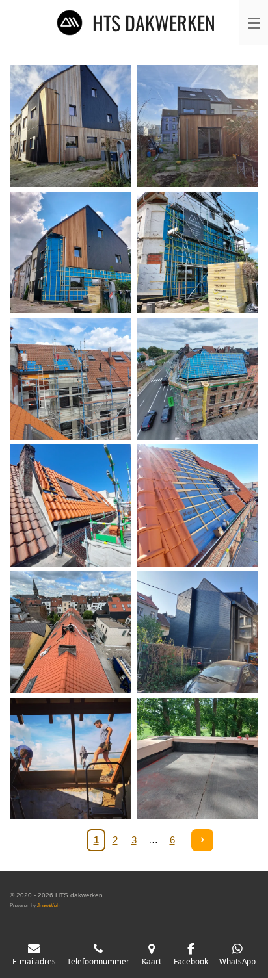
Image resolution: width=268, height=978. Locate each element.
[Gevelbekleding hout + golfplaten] (70, 125)
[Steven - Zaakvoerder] (70, 758)
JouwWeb (48, 905)
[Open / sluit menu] (253, 22)
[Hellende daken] (70, 379)
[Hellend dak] (197, 379)
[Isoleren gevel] (197, 252)
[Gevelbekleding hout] (197, 125)
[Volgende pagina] (202, 840)
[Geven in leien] (197, 632)
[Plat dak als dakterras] (197, 758)
